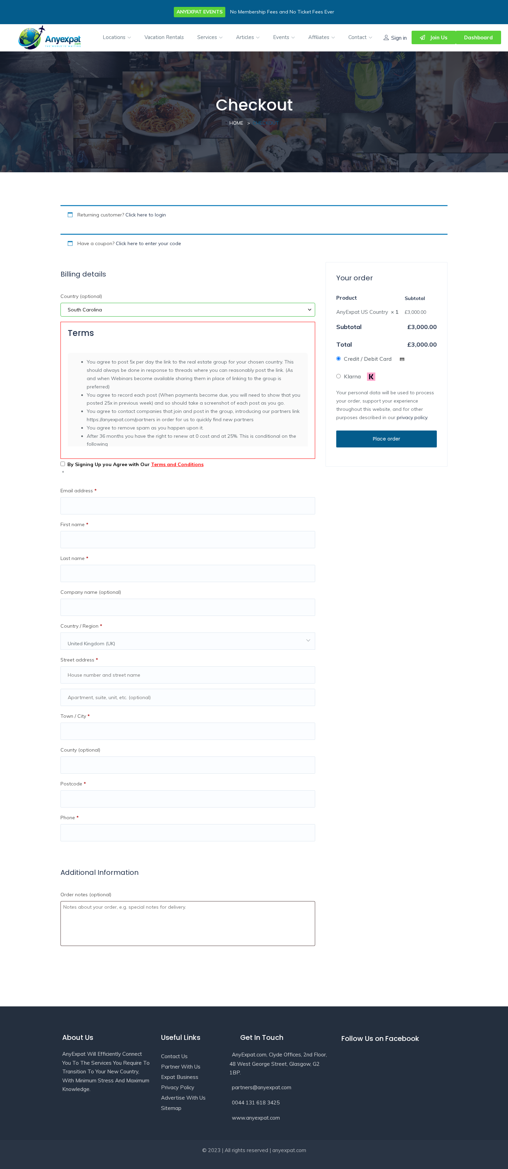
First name (74, 524)
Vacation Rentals (164, 37)
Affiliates (319, 37)
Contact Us (174, 1056)
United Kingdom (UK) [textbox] (91, 643)
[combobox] (187, 641)
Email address (78, 490)
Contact (358, 37)
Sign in (399, 38)
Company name (90, 592)
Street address (79, 660)
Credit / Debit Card (368, 358)
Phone (69, 817)
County (80, 750)
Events (282, 37)
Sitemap (171, 1108)
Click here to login (145, 215)
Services (207, 37)
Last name (74, 558)
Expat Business (179, 1077)
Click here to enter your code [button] (148, 243)
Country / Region (81, 626)
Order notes (85, 894)
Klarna (353, 376)
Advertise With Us (183, 1097)
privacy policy (412, 417)
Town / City (75, 716)
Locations (115, 37)
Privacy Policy (177, 1087)
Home (236, 123)
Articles (245, 37)
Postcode (73, 784)
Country (81, 296)
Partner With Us (180, 1066)
